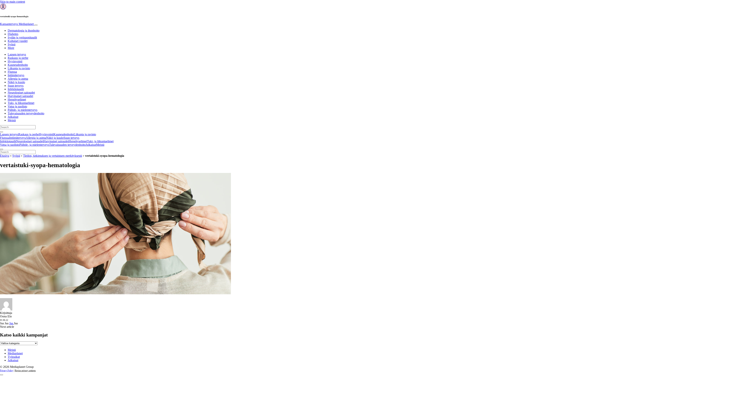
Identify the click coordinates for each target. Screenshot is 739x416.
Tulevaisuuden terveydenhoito (26, 113)
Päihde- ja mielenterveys (22, 110)
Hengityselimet (17, 99)
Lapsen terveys (17, 54)
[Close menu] (1, 149)
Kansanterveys (17, 24)
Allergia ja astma (18, 78)
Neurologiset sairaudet (21, 92)
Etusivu (4, 155)
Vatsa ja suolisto (17, 106)
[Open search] (1, 132)
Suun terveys (15, 85)
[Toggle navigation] (36, 25)
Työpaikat (14, 356)
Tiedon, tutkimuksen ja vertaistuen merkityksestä (52, 155)
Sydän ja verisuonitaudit (22, 37)
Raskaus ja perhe (18, 58)
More (11, 47)
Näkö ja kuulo (16, 82)
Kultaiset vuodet (18, 41)
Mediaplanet (15, 353)
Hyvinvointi (15, 61)
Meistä (12, 120)
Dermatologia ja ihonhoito (23, 30)
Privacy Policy (6, 370)
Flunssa (12, 71)
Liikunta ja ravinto (19, 68)
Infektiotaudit (16, 89)
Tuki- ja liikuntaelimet (21, 103)
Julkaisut (13, 116)
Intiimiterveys (16, 75)
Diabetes (13, 34)
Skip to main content (12, 1)
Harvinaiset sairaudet (20, 96)
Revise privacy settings (25, 370)
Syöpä (11, 44)
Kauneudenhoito (18, 64)
